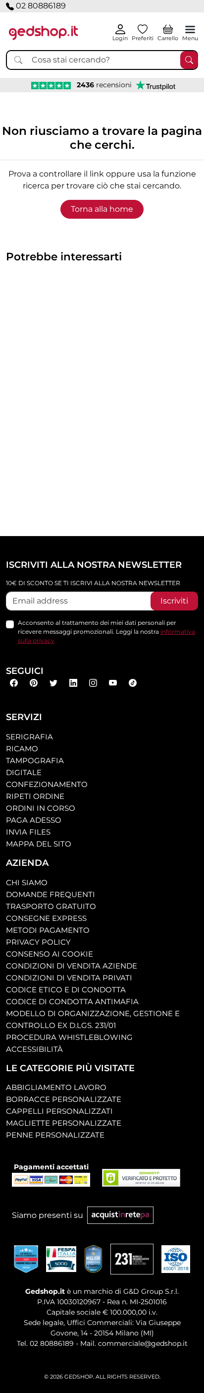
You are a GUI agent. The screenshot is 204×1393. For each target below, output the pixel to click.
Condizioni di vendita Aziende (71, 965)
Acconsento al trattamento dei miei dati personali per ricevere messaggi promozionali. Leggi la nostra (106, 631)
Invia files (28, 832)
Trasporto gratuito (51, 906)
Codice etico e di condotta (66, 989)
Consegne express (46, 918)
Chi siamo (27, 882)
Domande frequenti (50, 894)
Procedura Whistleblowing (69, 1037)
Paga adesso (33, 820)
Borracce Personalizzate (63, 1099)
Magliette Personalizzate (63, 1123)
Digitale (24, 772)
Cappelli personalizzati (59, 1111)
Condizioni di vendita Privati (69, 977)
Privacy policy (38, 942)
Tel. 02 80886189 (45, 1343)
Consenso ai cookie (49, 954)
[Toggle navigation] (190, 29)
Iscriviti (174, 601)
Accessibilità (34, 1049)
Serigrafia (29, 736)
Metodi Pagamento (48, 930)
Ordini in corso (40, 808)
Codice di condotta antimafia (72, 1001)
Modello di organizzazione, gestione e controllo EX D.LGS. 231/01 (93, 1019)
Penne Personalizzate (55, 1135)
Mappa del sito (38, 843)
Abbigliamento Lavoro (56, 1087)
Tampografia (35, 760)
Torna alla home (102, 209)
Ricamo (22, 748)
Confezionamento (47, 784)
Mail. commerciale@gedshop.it (134, 1343)
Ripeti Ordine (35, 796)
